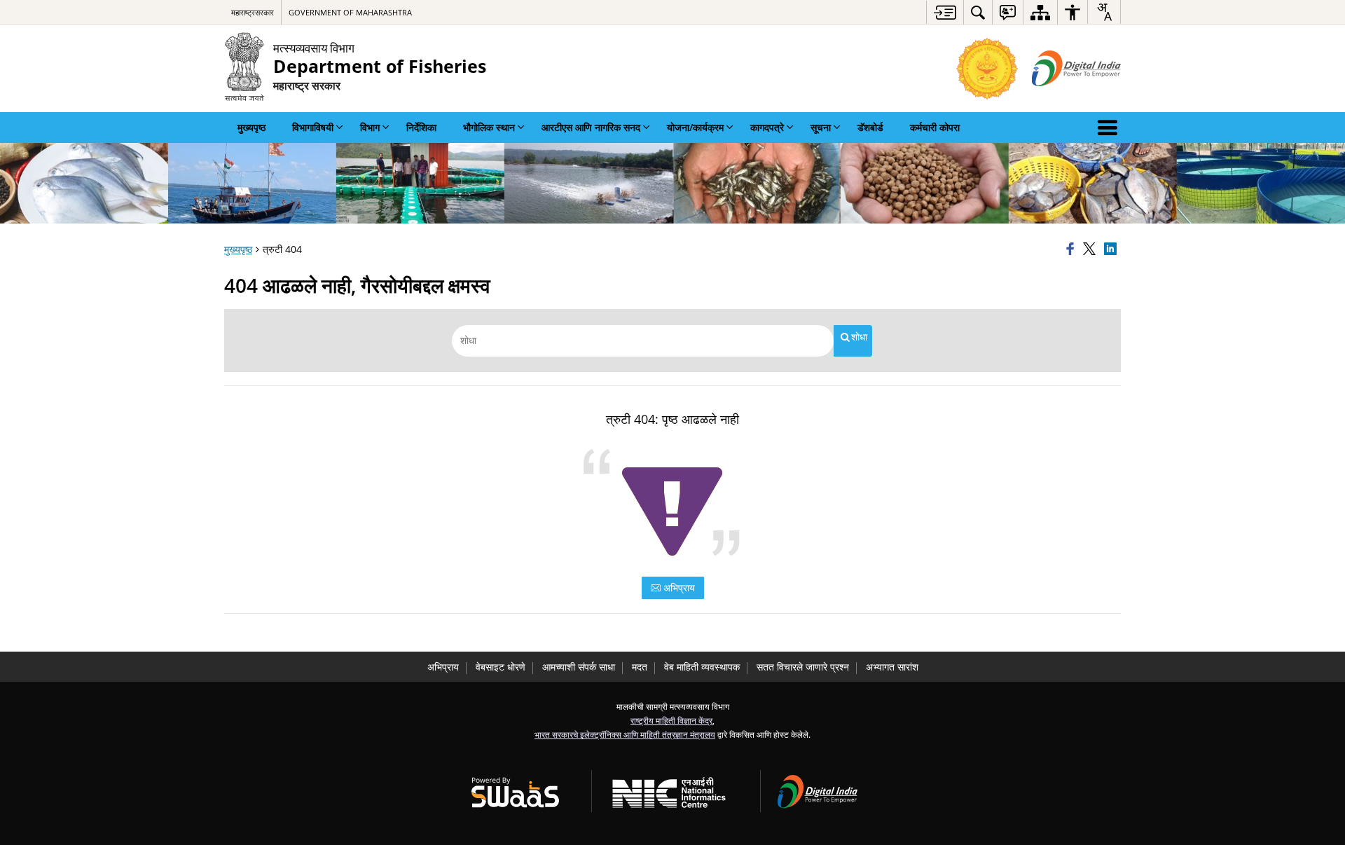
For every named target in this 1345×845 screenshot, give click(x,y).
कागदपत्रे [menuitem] (767, 127)
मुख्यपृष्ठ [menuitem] (251, 127)
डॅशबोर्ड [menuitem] (870, 127)
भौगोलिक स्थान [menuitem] (489, 127)
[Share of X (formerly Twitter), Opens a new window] (1091, 249)
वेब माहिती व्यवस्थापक (702, 666)
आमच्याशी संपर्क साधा (578, 666)
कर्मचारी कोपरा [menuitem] (935, 127)
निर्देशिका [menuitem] (421, 127)
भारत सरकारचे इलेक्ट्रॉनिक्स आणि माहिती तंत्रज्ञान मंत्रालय (624, 734)
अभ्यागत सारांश (892, 666)
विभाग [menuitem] (370, 127)
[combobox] (1104, 12)
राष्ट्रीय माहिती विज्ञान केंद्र (671, 720)
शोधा (859, 337)
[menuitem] (978, 12)
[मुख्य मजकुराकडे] (944, 12)
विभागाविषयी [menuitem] (312, 127)
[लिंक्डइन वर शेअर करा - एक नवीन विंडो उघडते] (1112, 249)
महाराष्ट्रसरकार (252, 12)
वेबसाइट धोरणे (500, 666)
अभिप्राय (678, 587)
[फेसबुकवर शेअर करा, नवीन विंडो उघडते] (1072, 249)
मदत (639, 666)
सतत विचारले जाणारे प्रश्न (803, 666)
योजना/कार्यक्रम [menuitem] (695, 127)
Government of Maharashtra (350, 12)
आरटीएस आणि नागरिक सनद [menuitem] (591, 127)
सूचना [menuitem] (821, 127)
